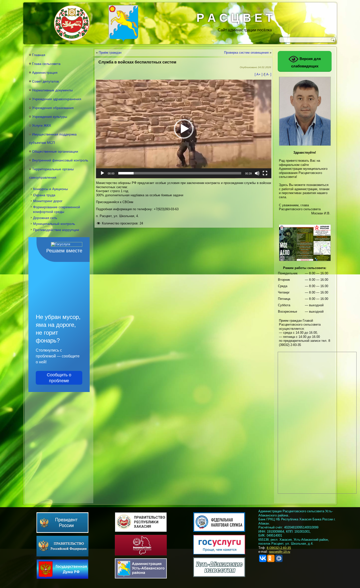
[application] (183, 129)
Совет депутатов (45, 81)
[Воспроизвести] (102, 173)
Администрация (45, 72)
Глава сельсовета (46, 64)
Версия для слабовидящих (306, 62)
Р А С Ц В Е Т (234, 17)
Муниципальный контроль (54, 224)
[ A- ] (267, 74)
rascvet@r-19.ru (279, 551)
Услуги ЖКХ (41, 125)
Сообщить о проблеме (59, 377)
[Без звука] (257, 173)
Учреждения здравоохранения (56, 99)
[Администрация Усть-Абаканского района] (123, 23)
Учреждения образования (53, 108)
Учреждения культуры (49, 117)
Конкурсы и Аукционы (50, 189)
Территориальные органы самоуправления (51, 173)
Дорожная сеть (45, 218)
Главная (38, 55)
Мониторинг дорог (47, 201)
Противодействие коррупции (56, 230)
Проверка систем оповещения (246, 52)
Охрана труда (44, 195)
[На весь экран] (265, 173)
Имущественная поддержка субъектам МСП (53, 138)
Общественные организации (55, 151)
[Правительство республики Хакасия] (72, 23)
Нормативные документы (52, 90)
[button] (183, 129)
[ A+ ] (259, 74)
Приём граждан (110, 52)
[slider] (179, 173)
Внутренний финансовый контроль (60, 160)
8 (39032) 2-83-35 (279, 548)
